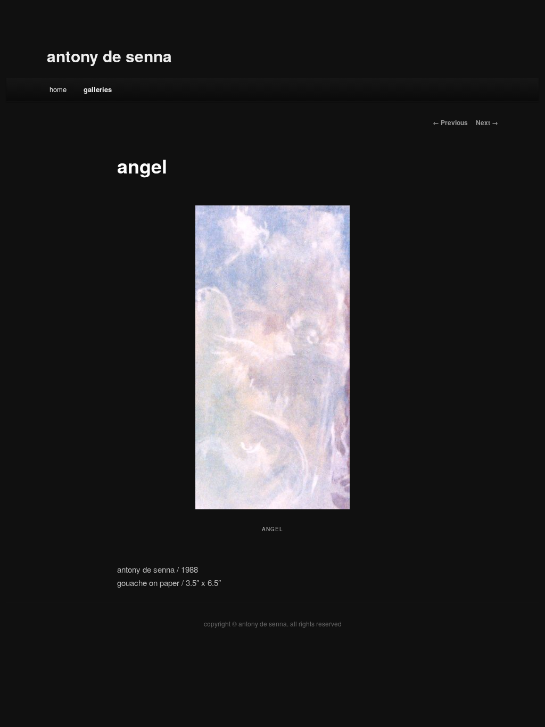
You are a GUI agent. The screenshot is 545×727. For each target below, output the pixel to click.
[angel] (272, 357)
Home (58, 89)
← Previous (450, 122)
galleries (98, 89)
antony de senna (109, 55)
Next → (487, 122)
